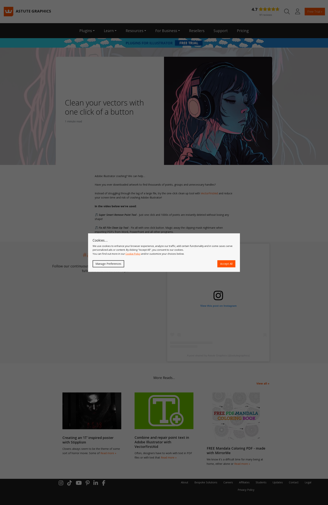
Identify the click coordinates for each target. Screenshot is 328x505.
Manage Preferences (108, 263)
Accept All (226, 263)
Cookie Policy (132, 253)
